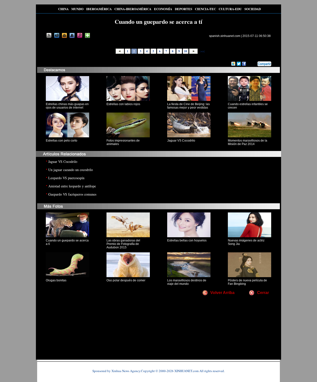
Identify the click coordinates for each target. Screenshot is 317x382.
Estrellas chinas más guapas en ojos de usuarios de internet (67, 105)
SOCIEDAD (252, 8)
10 (185, 51)
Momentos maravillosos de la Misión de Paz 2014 (247, 142)
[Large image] (79, 35)
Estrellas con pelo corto (61, 140)
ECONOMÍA (163, 8)
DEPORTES (183, 8)
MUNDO (77, 8)
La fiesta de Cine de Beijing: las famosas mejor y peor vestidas (188, 105)
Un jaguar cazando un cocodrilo (70, 169)
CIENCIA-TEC (205, 8)
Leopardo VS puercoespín (66, 178)
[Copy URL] (72, 35)
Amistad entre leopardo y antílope (72, 186)
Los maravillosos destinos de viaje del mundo (186, 282)
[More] (87, 35)
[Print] (64, 35)
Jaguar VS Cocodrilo (181, 140)
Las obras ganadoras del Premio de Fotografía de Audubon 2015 (123, 244)
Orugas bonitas (56, 280)
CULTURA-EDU (230, 8)
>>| (202, 51)
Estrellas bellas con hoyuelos (187, 240)
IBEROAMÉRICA (99, 8)
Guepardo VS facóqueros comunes (72, 194)
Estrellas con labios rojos (123, 104)
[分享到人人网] (253, 63)
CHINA (63, 8)
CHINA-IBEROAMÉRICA (132, 8)
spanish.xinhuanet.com (224, 36)
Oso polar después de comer (125, 280)
